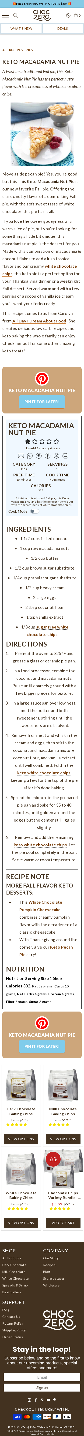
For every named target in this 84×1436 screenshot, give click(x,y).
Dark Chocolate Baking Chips (21, 1111)
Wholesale (51, 1285)
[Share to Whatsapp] (28, 456)
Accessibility (47, 1434)
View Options (21, 1139)
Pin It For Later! (42, 401)
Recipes (49, 1265)
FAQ (5, 1310)
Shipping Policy (14, 1330)
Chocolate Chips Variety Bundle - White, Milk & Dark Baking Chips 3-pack (63, 1195)
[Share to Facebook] (46, 456)
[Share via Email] (19, 456)
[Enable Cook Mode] (34, 511)
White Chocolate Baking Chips (21, 1195)
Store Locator (54, 1278)
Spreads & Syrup (15, 1285)
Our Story (51, 1258)
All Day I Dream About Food (39, 320)
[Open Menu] (6, 15)
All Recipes (12, 50)
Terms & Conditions (65, 1431)
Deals (62, 28)
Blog (46, 1272)
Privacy (34, 1434)
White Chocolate (15, 1278)
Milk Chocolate (13, 1272)
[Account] (66, 15)
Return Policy (12, 1323)
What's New (21, 28)
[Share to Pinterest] (37, 456)
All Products (11, 1258)
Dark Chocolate (14, 1265)
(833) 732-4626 (16, 1431)
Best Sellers (11, 1292)
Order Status (12, 1337)
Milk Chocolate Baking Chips (63, 1111)
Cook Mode (17, 511)
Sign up (42, 1387)
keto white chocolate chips (43, 772)
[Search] (16, 15)
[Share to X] (55, 456)
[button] (56, 441)
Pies (29, 50)
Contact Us (11, 1317)
